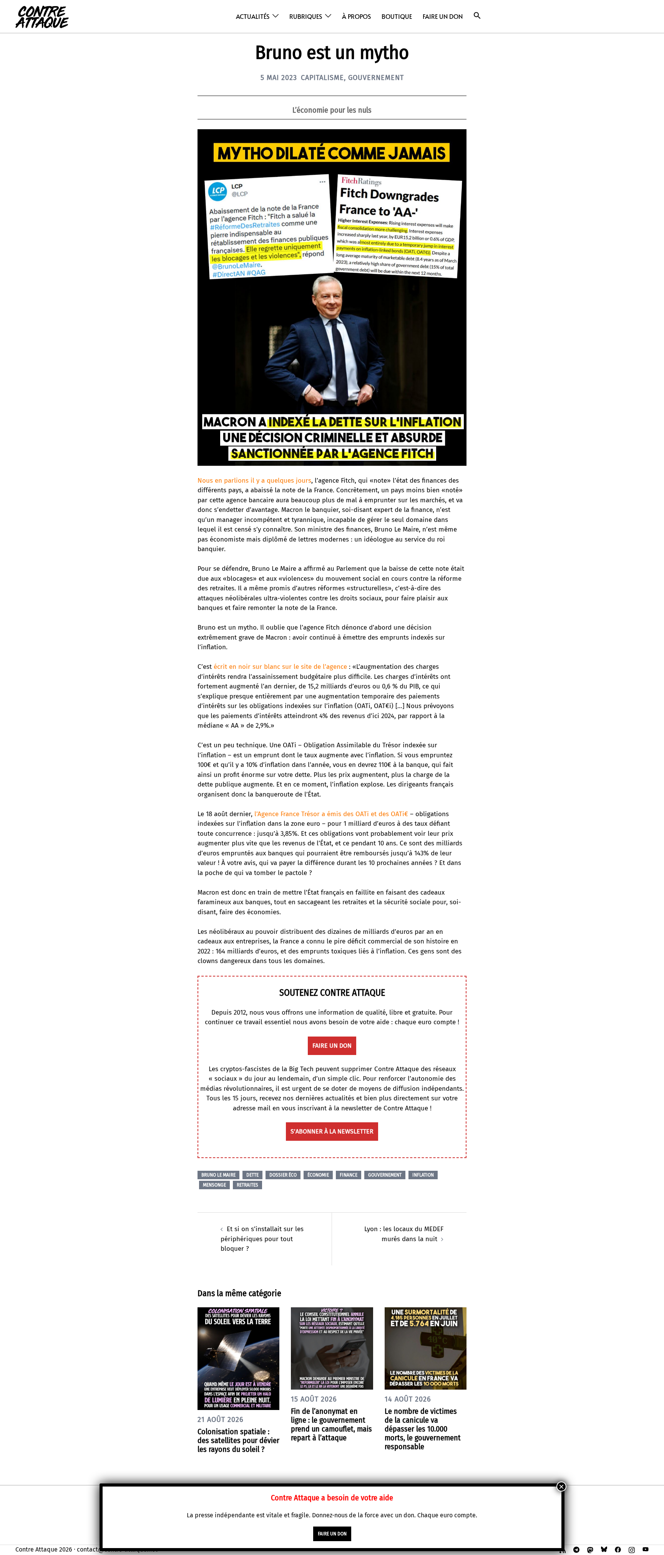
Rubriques (305, 16)
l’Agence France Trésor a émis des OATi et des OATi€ (331, 814)
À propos (356, 16)
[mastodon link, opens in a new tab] (590, 1549)
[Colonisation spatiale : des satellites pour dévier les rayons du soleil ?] (238, 1358)
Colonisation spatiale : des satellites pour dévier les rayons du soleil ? (238, 1440)
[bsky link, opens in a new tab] (604, 1549)
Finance (348, 1175)
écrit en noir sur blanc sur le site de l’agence (280, 667)
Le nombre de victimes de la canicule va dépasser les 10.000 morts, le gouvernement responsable (423, 1429)
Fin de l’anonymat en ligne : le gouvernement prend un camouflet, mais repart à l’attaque (331, 1425)
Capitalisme (322, 77)
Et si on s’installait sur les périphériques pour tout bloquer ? (262, 1239)
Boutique (397, 16)
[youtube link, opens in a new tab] (645, 1549)
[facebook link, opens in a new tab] (618, 1549)
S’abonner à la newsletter (332, 1131)
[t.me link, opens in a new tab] (576, 1549)
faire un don (332, 1045)
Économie (318, 1175)
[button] (477, 16)
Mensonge (214, 1185)
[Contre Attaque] (42, 16)
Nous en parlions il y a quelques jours (254, 481)
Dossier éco (283, 1175)
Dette (252, 1175)
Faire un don (443, 16)
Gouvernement (376, 77)
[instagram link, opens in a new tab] (632, 1549)
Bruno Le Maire (218, 1175)
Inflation (423, 1175)
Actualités (252, 16)
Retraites (247, 1185)
